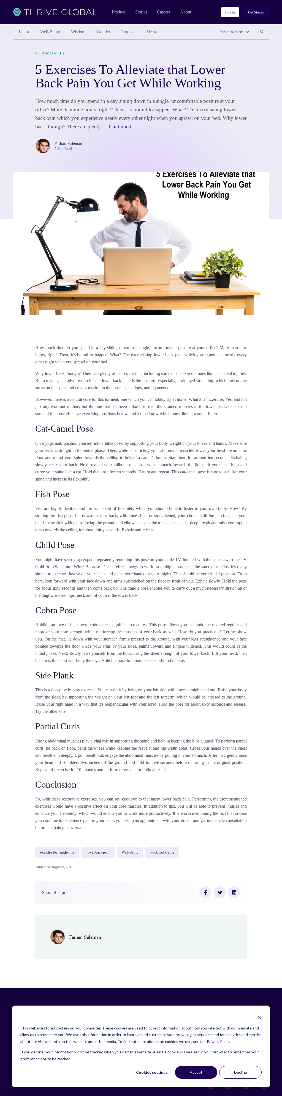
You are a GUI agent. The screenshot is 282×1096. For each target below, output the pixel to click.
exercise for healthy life (57, 852)
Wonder (103, 31)
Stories (141, 12)
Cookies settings (151, 1072)
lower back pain (98, 852)
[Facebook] (205, 892)
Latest (24, 31)
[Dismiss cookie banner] (260, 1017)
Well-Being (50, 31)
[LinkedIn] (234, 892)
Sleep (151, 31)
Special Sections (231, 32)
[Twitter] (220, 892)
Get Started (256, 12)
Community (50, 53)
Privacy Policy (218, 1041)
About (185, 12)
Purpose (128, 31)
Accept (196, 1072)
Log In (230, 12)
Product (118, 12)
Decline (240, 1072)
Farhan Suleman (68, 143)
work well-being (162, 852)
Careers (163, 12)
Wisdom (78, 31)
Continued (120, 126)
